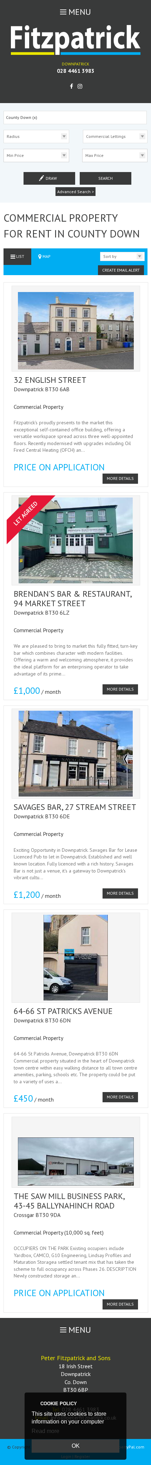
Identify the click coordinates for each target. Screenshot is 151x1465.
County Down (21, 117)
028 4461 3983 (75, 70)
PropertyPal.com (128, 1447)
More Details (120, 478)
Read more (45, 1431)
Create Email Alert (121, 270)
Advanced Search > (75, 191)
